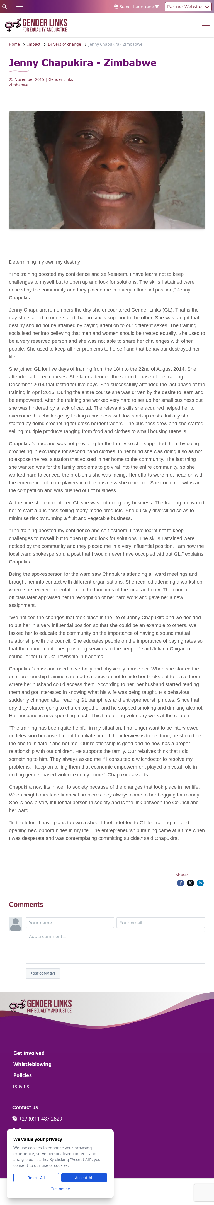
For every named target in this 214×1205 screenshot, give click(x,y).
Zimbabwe (18, 85)
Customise (60, 1188)
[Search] (4, 6)
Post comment (43, 973)
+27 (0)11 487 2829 (40, 1118)
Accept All (84, 1177)
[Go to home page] (36, 25)
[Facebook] (180, 883)
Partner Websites (186, 7)
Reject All (36, 1177)
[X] (190, 883)
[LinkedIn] (200, 883)
